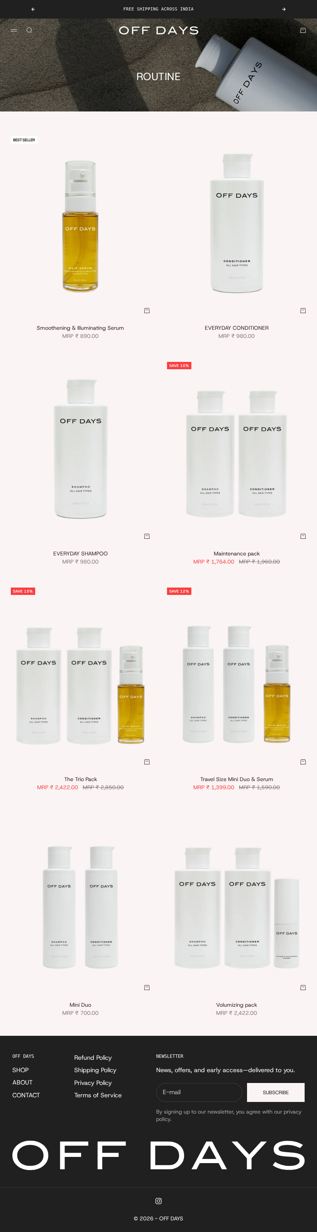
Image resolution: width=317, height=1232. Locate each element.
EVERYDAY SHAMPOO (80, 554)
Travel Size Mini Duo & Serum (236, 780)
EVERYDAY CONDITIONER (237, 328)
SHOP (20, 1070)
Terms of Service (98, 1095)
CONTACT (26, 1095)
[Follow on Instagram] (158, 1201)
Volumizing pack (236, 1005)
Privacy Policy (93, 1083)
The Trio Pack (80, 780)
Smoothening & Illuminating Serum (80, 328)
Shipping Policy (95, 1070)
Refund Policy (93, 1058)
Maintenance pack (237, 554)
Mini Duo (80, 1005)
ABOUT (22, 1082)
